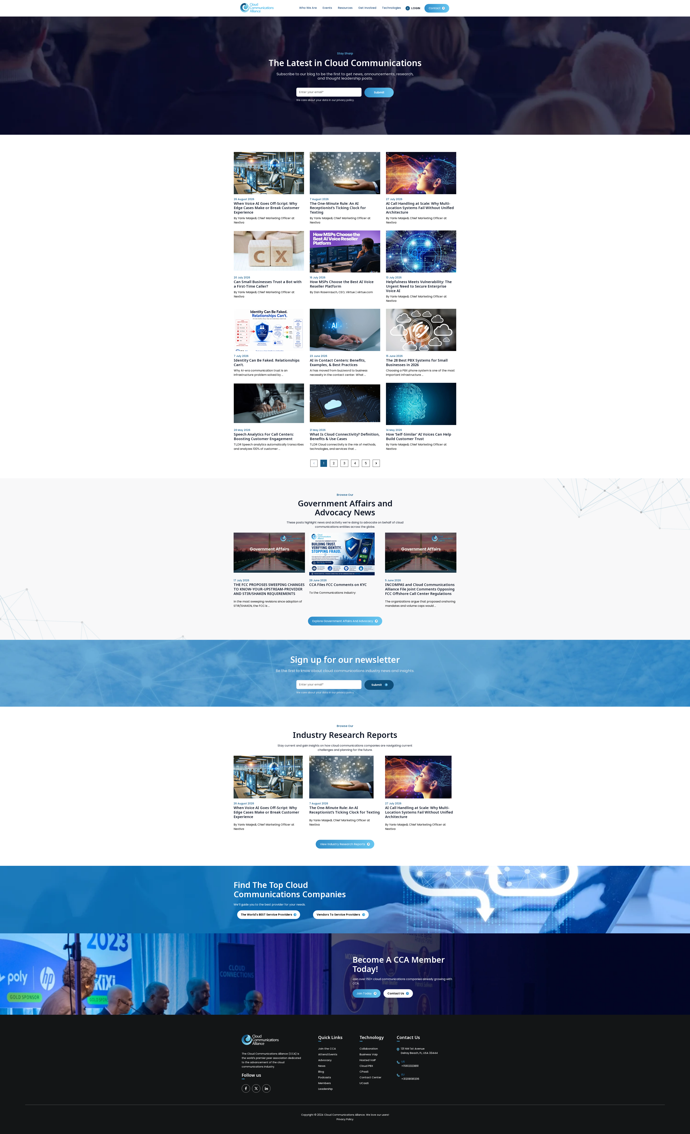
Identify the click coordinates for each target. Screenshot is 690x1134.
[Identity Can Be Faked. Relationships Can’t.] (269, 330)
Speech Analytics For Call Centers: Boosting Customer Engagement (264, 436)
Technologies (391, 8)
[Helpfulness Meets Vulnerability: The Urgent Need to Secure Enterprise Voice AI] (421, 251)
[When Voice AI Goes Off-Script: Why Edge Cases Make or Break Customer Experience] (269, 173)
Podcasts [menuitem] (324, 1077)
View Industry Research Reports (342, 844)
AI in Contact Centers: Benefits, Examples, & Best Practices (338, 362)
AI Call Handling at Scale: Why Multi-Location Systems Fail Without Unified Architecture (420, 208)
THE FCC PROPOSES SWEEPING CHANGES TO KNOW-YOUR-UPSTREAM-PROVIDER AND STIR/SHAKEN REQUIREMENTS (269, 589)
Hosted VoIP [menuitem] (368, 1060)
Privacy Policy (345, 1119)
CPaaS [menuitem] (364, 1071)
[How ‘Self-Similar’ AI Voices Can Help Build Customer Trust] (421, 404)
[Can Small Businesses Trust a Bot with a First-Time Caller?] (269, 251)
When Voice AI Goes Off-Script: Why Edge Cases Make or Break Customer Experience (266, 208)
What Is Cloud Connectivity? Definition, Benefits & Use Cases (345, 436)
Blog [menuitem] (321, 1071)
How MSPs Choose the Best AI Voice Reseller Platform (342, 284)
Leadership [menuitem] (325, 1089)
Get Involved (367, 8)
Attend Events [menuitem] (327, 1054)
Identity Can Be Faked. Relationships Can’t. (267, 362)
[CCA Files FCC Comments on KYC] (341, 574)
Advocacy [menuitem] (325, 1060)
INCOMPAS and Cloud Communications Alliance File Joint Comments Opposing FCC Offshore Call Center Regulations (420, 589)
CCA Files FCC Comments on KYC (338, 584)
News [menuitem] (321, 1066)
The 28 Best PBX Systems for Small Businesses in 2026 (417, 362)
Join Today (364, 993)
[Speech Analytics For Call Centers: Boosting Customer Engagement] (269, 404)
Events (327, 8)
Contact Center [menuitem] (370, 1077)
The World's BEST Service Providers (266, 915)
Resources (345, 8)
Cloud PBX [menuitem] (366, 1066)
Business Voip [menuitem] (369, 1054)
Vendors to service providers (339, 915)
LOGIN (415, 8)
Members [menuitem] (324, 1083)
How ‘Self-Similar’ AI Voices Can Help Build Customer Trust (418, 436)
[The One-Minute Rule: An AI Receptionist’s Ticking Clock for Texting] (345, 173)
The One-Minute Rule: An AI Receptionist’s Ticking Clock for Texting (338, 208)
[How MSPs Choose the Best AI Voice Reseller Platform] (345, 251)
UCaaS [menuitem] (364, 1083)
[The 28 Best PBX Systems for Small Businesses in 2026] (421, 330)
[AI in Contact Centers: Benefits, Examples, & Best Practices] (345, 330)
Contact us (395, 993)
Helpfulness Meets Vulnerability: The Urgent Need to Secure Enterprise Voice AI (419, 286)
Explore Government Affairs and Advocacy (342, 621)
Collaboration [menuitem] (369, 1048)
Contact (435, 8)
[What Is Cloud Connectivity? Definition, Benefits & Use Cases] (345, 404)
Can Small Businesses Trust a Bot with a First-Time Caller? (268, 284)
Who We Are (308, 8)
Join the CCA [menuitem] (327, 1048)
